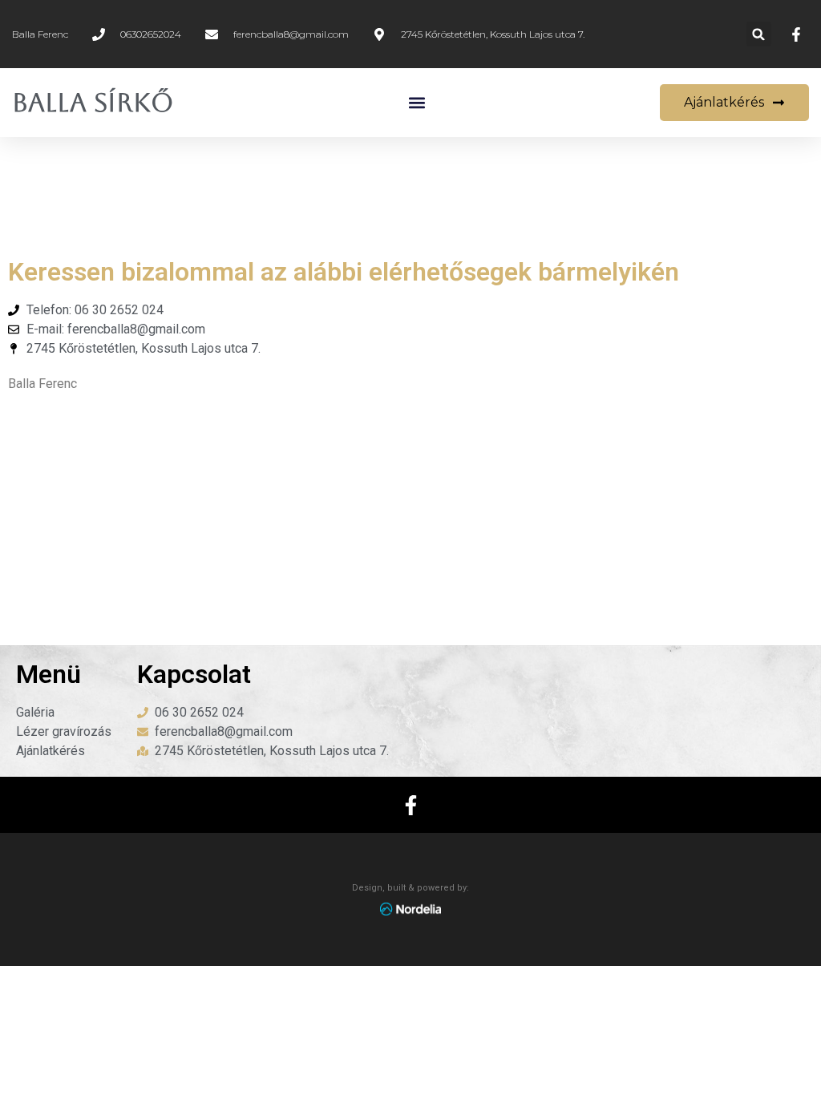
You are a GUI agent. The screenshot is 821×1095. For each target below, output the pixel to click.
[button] (758, 34)
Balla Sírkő (92, 102)
